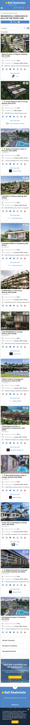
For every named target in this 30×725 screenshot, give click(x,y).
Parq (17, 544)
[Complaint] (25, 69)
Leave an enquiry (15, 677)
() (16, 7)
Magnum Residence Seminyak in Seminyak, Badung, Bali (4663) (14, 571)
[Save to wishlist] (27, 36)
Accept (15, 722)
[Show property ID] (21, 69)
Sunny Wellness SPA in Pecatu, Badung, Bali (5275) (15, 102)
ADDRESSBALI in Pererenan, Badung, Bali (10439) (12, 291)
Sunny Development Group (17, 123)
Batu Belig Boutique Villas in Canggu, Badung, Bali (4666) (14, 476)
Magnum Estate (17, 171)
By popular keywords (9, 651)
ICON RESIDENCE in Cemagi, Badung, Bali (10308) (12, 332)
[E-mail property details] (14, 69)
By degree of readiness (9, 646)
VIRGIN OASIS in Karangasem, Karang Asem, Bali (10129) (13, 380)
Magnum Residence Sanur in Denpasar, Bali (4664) (14, 150)
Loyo (17, 76)
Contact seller (16, 73)
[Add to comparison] (24, 36)
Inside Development (17, 218)
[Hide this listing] (6, 69)
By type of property (8, 640)
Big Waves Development (17, 450)
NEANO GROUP (17, 401)
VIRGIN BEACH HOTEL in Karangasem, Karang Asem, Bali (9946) (13, 428)
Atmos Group (17, 354)
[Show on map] (3, 69)
